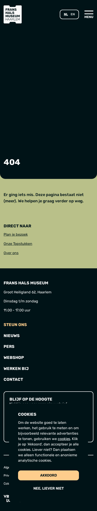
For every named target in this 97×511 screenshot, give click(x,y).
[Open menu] (88, 14)
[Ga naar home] (13, 14)
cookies (64, 439)
